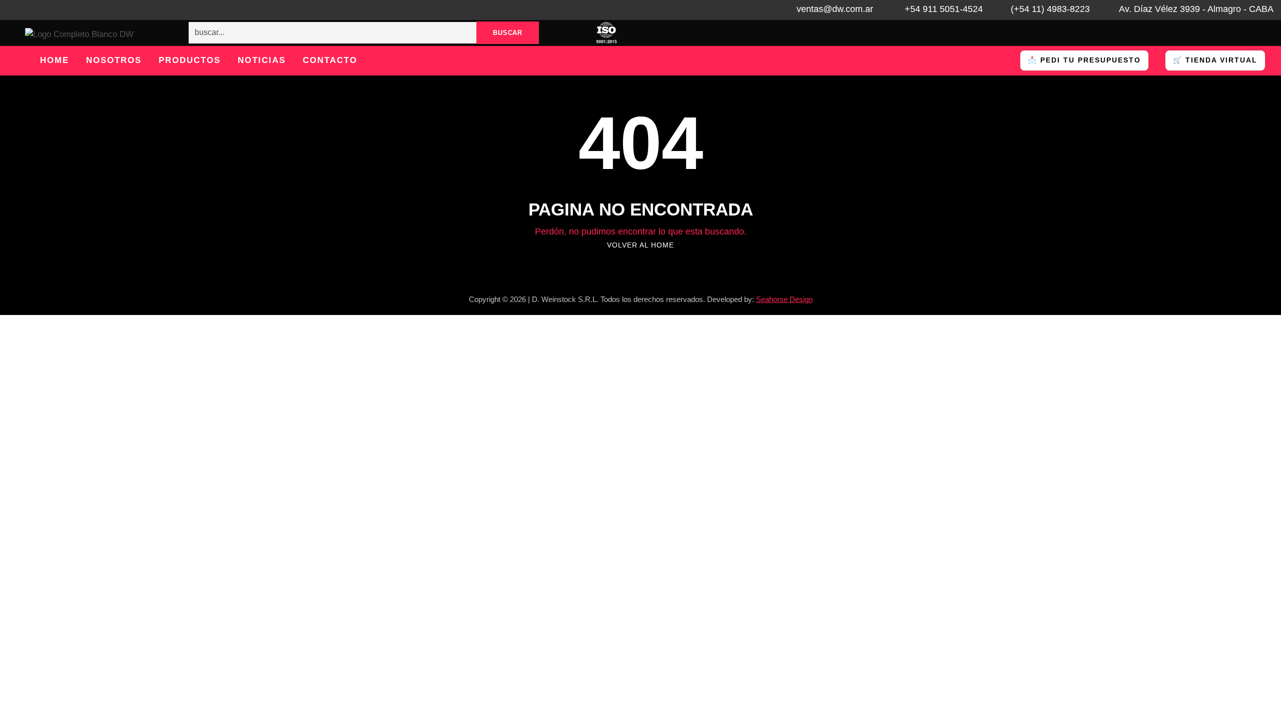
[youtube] (70, 10)
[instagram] (91, 10)
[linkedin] (50, 10)
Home (54, 60)
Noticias (262, 60)
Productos (190, 60)
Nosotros (114, 60)
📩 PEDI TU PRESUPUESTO (1084, 60)
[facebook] (29, 10)
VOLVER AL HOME (640, 245)
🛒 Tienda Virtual (1215, 60)
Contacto (330, 60)
